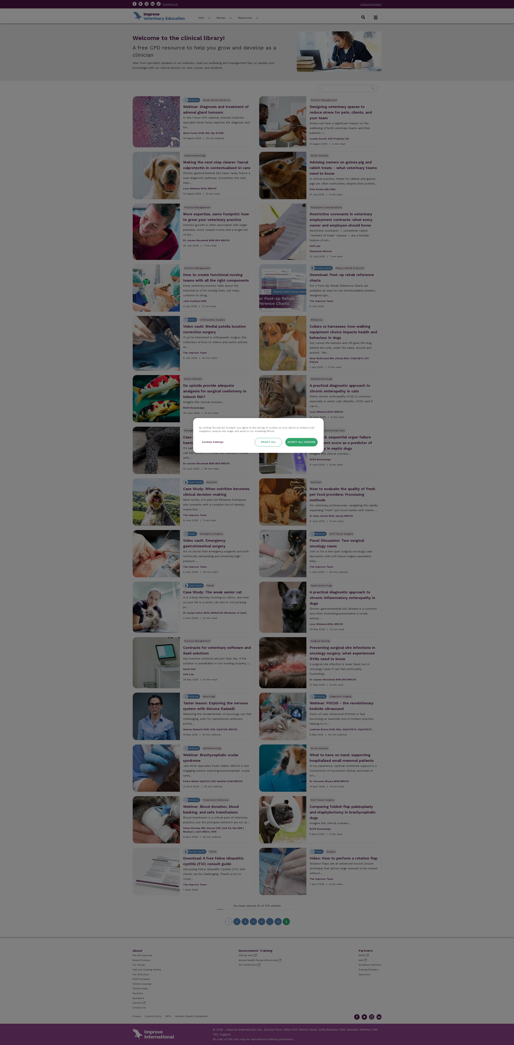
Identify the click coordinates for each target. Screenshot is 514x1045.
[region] (258, 435)
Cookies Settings (213, 442)
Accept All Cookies (301, 442)
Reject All (268, 442)
